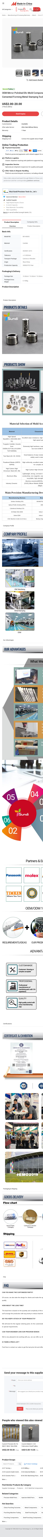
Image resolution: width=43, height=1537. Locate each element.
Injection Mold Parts (28, 1498)
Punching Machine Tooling (12, 1513)
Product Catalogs (31, 1464)
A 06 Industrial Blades (28, 1472)
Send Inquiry (20, 114)
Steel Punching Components (32, 1518)
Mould (34, 15)
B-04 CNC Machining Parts (29, 1476)
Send (20, 1409)
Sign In (5, 212)
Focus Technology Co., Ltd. (26, 1529)
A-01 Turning (6, 1468)
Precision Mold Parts (10, 1498)
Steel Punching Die (31, 1513)
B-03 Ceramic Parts (8, 1476)
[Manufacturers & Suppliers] (21, 4)
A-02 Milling (25, 1468)
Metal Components (31, 1508)
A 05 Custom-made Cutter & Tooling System (16, 1472)
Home (4, 15)
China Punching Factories (12, 1508)
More (4, 1521)
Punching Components (11, 1518)
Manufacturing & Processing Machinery (19, 15)
